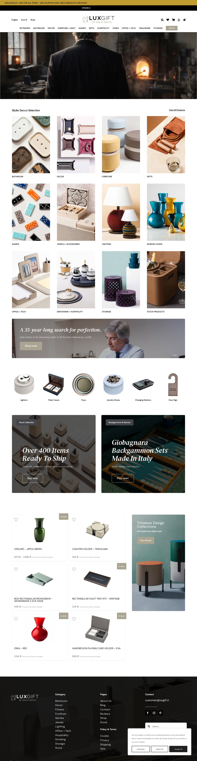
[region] (159, 741)
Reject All (159, 749)
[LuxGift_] (98, 15)
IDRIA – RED (20, 648)
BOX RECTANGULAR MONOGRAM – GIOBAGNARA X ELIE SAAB (33, 600)
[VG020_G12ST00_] (54, 374)
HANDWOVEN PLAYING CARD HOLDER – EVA (96, 648)
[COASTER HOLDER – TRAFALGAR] (97, 530)
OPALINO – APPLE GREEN (28, 549)
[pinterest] (160, 712)
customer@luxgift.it (157, 700)
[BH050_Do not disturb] (173, 374)
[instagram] (154, 712)
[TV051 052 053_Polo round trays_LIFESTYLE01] (84, 374)
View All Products (177, 110)
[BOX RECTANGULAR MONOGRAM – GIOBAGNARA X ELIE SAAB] (39, 579)
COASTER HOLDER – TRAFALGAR (90, 549)
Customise (141, 749)
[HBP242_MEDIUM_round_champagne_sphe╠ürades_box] (113, 374)
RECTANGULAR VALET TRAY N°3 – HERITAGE (96, 599)
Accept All (178, 749)
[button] (162, 20)
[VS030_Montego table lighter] (24, 374)
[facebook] (147, 712)
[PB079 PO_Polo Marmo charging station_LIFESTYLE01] (143, 374)
